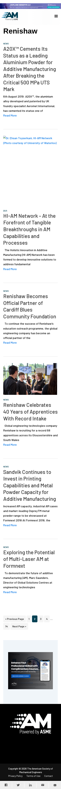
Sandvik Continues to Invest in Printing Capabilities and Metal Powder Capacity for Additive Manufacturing (29, 485)
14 (7, 626)
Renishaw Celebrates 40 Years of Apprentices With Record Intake (30, 411)
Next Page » (19, 627)
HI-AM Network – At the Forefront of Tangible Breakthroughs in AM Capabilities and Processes (29, 229)
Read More (10, 115)
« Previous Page (14, 619)
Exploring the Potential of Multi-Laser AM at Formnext (29, 559)
